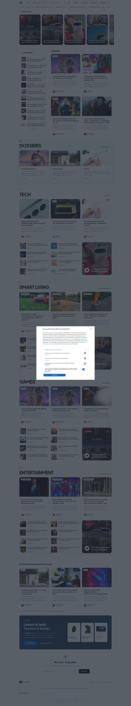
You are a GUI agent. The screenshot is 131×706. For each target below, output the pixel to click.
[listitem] (65, 350)
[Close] (91, 329)
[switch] (84, 353)
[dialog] (65, 353)
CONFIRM (54, 375)
